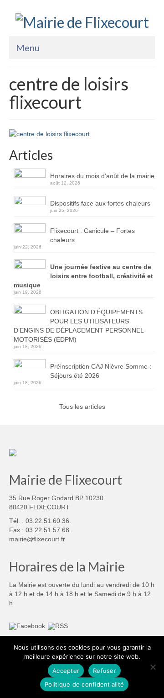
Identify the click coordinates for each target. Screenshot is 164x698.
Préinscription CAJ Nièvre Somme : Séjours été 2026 (100, 371)
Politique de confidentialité (84, 684)
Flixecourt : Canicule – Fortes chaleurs (92, 235)
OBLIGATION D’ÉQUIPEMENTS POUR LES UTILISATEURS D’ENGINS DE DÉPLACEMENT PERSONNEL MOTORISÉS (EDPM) (79, 325)
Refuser (104, 670)
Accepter (65, 670)
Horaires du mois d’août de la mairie (102, 176)
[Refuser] (152, 667)
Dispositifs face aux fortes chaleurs (100, 203)
